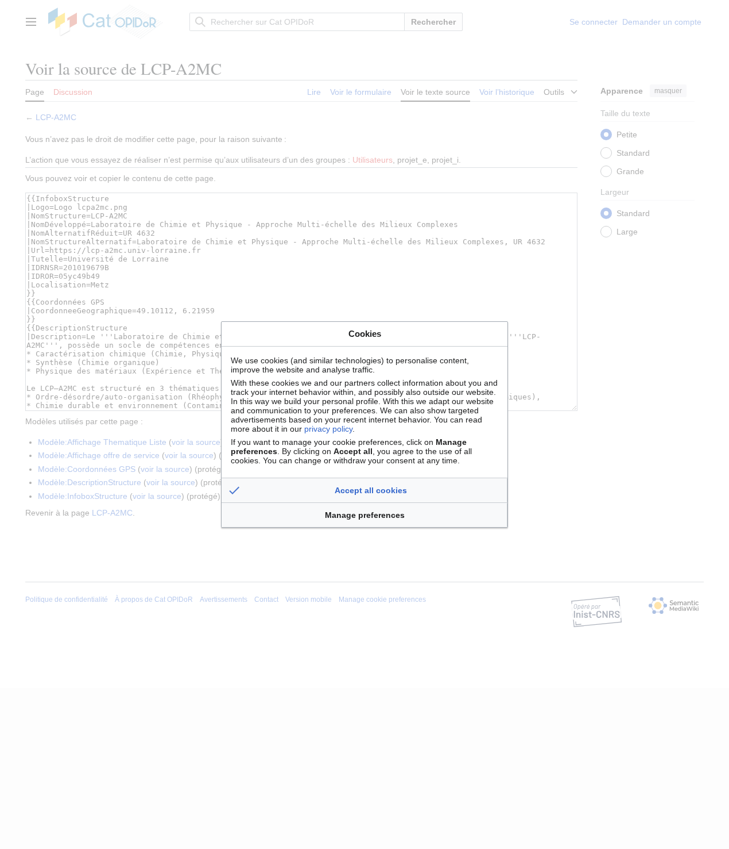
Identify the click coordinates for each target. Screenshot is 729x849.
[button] (364, 490)
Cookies (364, 334)
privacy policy (328, 428)
